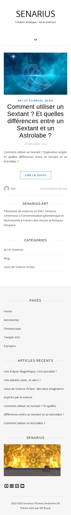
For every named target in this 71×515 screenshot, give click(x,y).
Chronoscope (12, 328)
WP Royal (45, 508)
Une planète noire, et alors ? (22, 380)
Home (8, 311)
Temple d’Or (12, 337)
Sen (13, 188)
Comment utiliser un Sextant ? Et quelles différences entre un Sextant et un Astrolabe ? (35, 121)
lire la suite (35, 175)
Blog (49, 100)
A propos (10, 346)
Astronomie (11, 320)
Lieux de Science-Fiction (19, 267)
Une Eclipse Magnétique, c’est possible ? (30, 371)
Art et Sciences (30, 100)
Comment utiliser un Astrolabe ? (24, 423)
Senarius (35, 13)
